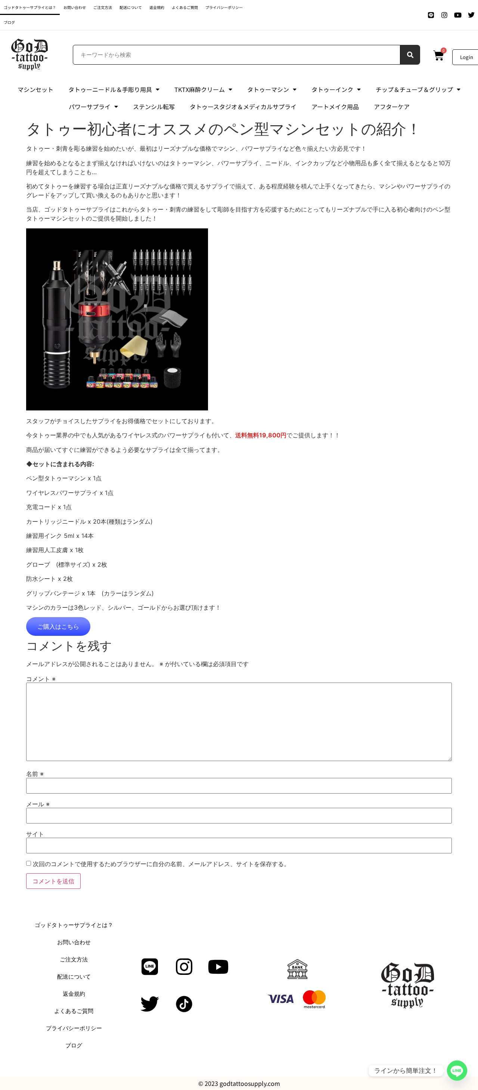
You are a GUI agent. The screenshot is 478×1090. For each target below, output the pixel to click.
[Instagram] (444, 15)
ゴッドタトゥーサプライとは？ (30, 7)
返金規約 (156, 7)
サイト (35, 834)
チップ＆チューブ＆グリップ (414, 89)
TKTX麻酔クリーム (199, 89)
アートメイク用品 (335, 106)
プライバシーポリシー (224, 7)
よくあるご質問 (185, 7)
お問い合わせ (74, 7)
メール (38, 804)
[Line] (431, 15)
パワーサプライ (90, 106)
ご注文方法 (102, 7)
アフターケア (392, 106)
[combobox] (237, 55)
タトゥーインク (332, 89)
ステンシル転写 (154, 106)
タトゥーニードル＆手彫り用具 (110, 89)
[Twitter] (471, 15)
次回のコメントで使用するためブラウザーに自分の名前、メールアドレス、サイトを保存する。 (161, 864)
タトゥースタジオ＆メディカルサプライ (243, 106)
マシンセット (35, 89)
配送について (131, 7)
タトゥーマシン (268, 89)
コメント (41, 679)
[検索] (410, 55)
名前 (35, 774)
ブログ (9, 22)
